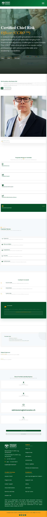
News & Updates (29, 464)
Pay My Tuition (29, 491)
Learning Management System (33, 476)
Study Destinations (10, 487)
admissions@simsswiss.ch (23, 410)
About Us (27, 448)
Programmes (28, 452)
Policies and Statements (31, 468)
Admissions (28, 456)
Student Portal (8, 476)
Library (27, 484)
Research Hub (29, 480)
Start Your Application (23, 430)
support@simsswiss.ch (10, 464)
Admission (28, 487)
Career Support (9, 484)
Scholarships (28, 460)
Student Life (8, 495)
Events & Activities (9, 491)
